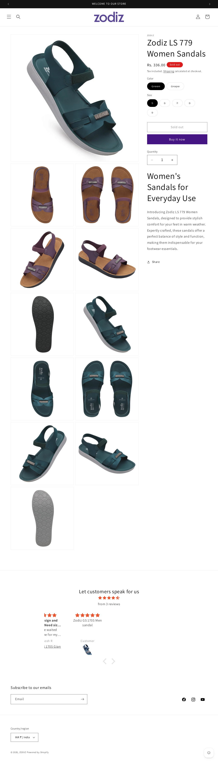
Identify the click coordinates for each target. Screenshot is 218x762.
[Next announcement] (209, 4)
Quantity (152, 151)
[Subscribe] (82, 699)
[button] (9, 16)
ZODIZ (22, 752)
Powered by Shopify (38, 752)
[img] (109, 598)
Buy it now (177, 139)
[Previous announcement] (8, 4)
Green (158, 87)
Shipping (168, 71)
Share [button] (156, 262)
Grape (177, 87)
